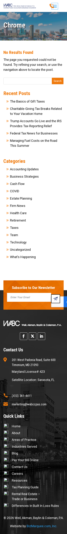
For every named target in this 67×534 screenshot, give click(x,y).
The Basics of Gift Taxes (27, 101)
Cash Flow (17, 184)
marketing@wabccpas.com (29, 404)
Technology (18, 242)
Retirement (18, 220)
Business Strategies (24, 176)
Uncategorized (20, 249)
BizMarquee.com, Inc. (42, 526)
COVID (14, 191)
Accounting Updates (24, 169)
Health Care (18, 213)
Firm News (17, 206)
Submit (55, 298)
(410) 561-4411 (22, 396)
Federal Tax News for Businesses (34, 133)
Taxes (14, 228)
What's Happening (23, 257)
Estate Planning (21, 198)
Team (14, 235)
